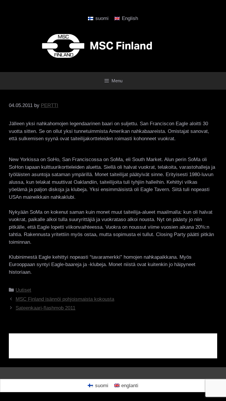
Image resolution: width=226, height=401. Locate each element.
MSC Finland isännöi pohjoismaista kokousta (65, 299)
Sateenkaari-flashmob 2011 (45, 308)
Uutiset (23, 290)
